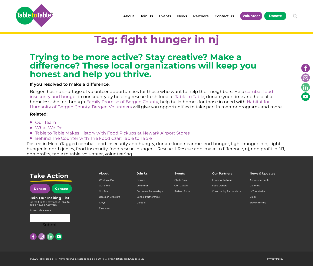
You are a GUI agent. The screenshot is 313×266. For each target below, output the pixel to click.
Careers (141, 202)
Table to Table (189, 96)
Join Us (146, 16)
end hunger (216, 143)
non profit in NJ (267, 148)
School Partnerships (148, 196)
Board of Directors (109, 196)
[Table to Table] (34, 15)
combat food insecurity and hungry (116, 143)
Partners (200, 16)
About (128, 16)
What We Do (49, 127)
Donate (275, 16)
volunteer (92, 153)
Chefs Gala (180, 180)
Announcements (259, 180)
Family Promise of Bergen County (122, 101)
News (182, 16)
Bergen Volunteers (112, 106)
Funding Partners (222, 180)
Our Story (104, 185)
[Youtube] (305, 96)
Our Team (45, 122)
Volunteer (251, 16)
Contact (62, 189)
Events (165, 16)
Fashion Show (182, 191)
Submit (50, 224)
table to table (66, 153)
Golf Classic (181, 185)
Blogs (253, 196)
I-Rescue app (188, 148)
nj (247, 148)
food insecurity (92, 148)
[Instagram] (305, 77)
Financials (104, 208)
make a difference (223, 148)
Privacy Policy (275, 258)
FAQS (102, 202)
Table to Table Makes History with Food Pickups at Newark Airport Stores (112, 133)
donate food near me (179, 143)
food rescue (122, 148)
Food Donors (219, 185)
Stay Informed (258, 202)
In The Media (257, 191)
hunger (144, 148)
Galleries (255, 185)
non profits (38, 153)
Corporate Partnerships (150, 191)
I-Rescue (163, 148)
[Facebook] (305, 68)
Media (54, 143)
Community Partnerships (226, 191)
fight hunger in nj (249, 143)
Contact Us (224, 16)
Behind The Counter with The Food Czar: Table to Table (93, 138)
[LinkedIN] (305, 87)
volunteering (118, 153)
